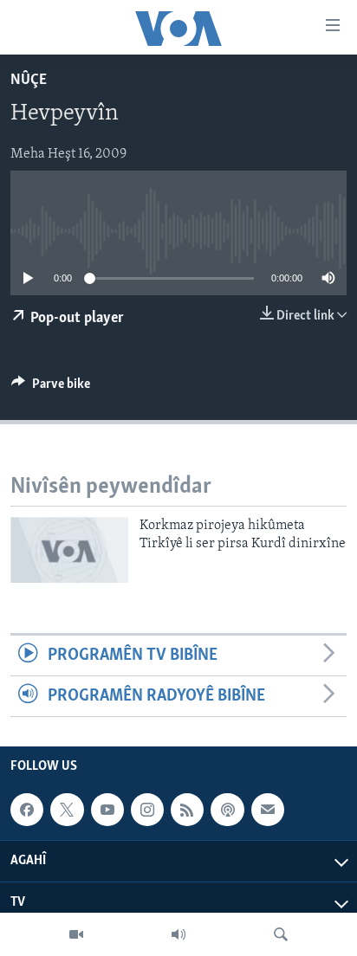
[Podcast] (227, 809)
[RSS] (187, 809)
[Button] (50, 387)
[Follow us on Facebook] (26, 809)
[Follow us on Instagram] (147, 809)
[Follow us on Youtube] (107, 809)
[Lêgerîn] (281, 934)
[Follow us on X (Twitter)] (66, 809)
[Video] (76, 934)
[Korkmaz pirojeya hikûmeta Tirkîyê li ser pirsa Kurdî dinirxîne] (69, 550)
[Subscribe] (267, 809)
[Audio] (178, 934)
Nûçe (28, 80)
